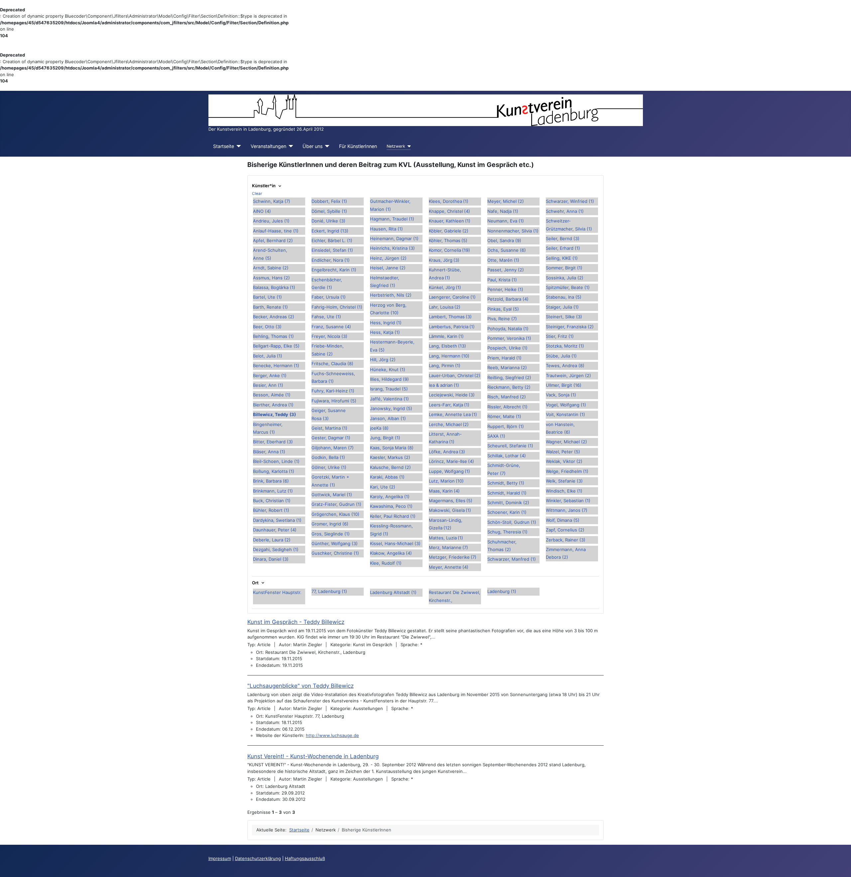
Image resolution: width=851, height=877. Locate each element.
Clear (257, 193)
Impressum (219, 858)
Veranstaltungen (268, 146)
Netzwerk (396, 146)
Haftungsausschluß (305, 858)
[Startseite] (237, 146)
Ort (256, 582)
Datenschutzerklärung (258, 858)
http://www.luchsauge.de (332, 735)
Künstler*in (264, 185)
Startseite (223, 146)
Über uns (312, 146)
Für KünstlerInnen (358, 146)
